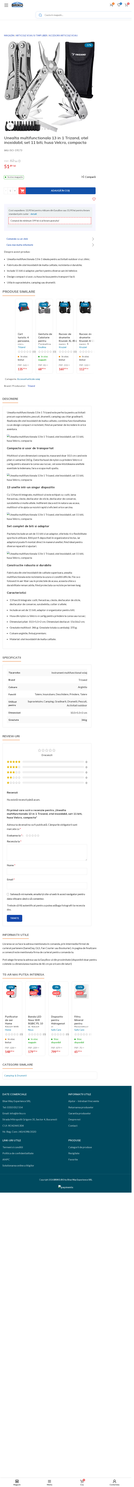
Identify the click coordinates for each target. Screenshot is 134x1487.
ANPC (6, 1159)
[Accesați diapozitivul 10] (55, 129)
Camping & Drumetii (15, 1075)
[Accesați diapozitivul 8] (48, 129)
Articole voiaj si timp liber (31, 35)
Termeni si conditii (12, 1147)
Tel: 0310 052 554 (12, 1107)
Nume (11, 865)
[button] (7, 86)
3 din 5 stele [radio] (32, 835)
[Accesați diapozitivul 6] (41, 129)
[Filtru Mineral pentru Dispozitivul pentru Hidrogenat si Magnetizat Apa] (81, 998)
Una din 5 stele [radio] (27, 835)
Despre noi (74, 1119)
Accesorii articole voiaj (63, 35)
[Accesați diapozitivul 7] (45, 129)
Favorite (73, 1159)
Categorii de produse (80, 1147)
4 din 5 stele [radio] (35, 835)
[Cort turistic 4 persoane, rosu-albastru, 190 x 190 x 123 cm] (24, 316)
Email (11, 879)
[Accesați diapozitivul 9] (51, 129)
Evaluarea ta (14, 835)
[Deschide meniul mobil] (6, 5)
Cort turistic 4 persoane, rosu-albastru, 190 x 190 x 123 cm (24, 344)
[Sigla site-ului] (17, 4)
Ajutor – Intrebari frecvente (83, 1101)
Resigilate (73, 1153)
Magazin (9, 35)
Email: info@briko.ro (14, 1113)
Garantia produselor (79, 1113)
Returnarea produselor (80, 1107)
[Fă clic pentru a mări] (10, 126)
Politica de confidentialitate (18, 1153)
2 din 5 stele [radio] (29, 835)
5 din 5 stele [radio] (38, 835)
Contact (72, 1125)
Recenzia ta (14, 841)
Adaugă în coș (60, 190)
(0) (21, 1034)
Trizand (31, 385)
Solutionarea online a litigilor (18, 1165)
